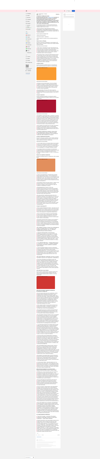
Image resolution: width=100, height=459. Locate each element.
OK (33, 457)
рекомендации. (28, 73)
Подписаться (57, 14)
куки (30, 457)
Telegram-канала (50, 17)
